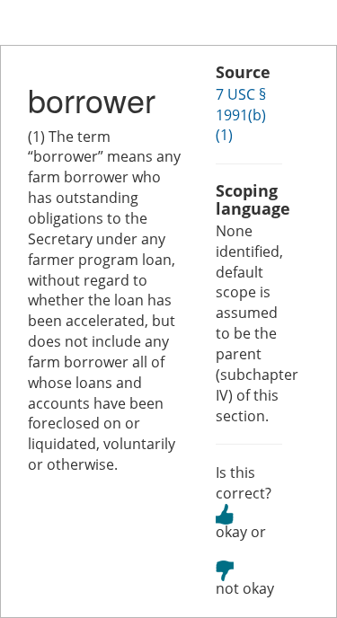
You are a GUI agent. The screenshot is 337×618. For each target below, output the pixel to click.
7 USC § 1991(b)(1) (241, 115)
